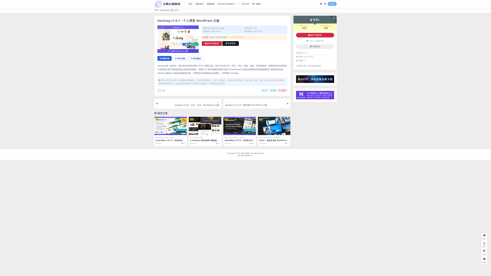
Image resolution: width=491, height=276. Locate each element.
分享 (265, 90)
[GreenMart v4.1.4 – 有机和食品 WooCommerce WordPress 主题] (170, 126)
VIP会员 (305, 26)
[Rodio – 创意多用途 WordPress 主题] (274, 126)
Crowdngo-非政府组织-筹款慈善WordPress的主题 (204, 141)
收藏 (274, 90)
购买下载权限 (213, 43)
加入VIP (245, 3)
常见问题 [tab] (181, 58)
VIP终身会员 (327, 26)
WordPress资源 (225, 3)
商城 (171, 137)
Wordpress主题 (166, 10)
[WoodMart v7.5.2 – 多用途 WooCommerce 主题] (239, 126)
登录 (333, 4)
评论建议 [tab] (197, 58)
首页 (190, 3)
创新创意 (277, 137)
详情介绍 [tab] (165, 58)
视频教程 (211, 3)
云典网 (247, 153)
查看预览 (232, 43)
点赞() (283, 90)
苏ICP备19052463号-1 (245, 155)
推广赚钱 (256, 3)
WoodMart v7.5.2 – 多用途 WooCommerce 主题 (239, 141)
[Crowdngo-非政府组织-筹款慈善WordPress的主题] (205, 126)
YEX (163, 90)
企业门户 (242, 137)
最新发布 (200, 3)
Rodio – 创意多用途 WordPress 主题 (273, 141)
